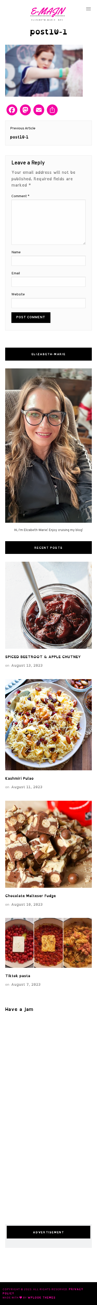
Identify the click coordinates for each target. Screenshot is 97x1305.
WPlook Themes (42, 1297)
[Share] (52, 110)
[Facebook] (12, 110)
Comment (20, 196)
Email (15, 273)
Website (18, 294)
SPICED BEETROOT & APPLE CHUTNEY (43, 656)
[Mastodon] (25, 110)
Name (16, 252)
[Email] (39, 110)
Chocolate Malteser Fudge (30, 895)
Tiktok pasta (17, 975)
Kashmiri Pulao (21, 778)
